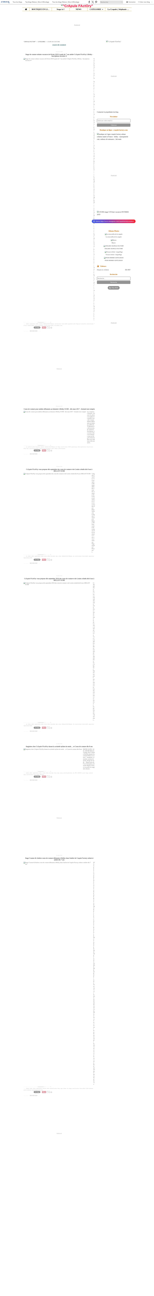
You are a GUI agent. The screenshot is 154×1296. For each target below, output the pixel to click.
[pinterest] (96, 2)
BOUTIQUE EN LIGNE (41, 9)
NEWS (78, 9)
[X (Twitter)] (92, 2)
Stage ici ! (61, 9)
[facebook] (89, 2)
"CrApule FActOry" (30, 42)
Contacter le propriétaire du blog (107, 112)
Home (26, 9)
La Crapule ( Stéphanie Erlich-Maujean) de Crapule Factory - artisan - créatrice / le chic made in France (118, 9)
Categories (41, 42)
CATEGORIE (95, 9)
